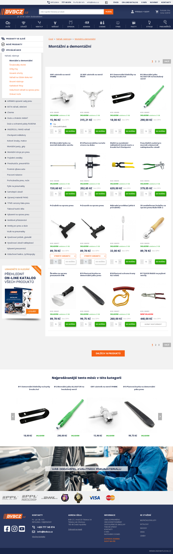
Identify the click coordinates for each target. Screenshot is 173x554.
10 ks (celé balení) (59, 126)
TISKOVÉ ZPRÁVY (110, 527)
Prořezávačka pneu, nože (18, 180)
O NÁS (144, 2)
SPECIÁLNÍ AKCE (13, 50)
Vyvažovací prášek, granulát (19, 237)
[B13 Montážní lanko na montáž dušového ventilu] (63, 165)
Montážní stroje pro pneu (18, 152)
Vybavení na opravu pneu (18, 214)
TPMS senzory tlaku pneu (18, 203)
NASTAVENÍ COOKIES (112, 534)
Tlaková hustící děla (15, 208)
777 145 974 (66, 2)
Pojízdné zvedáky (14, 157)
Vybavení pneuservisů (16, 248)
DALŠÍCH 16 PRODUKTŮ (108, 353)
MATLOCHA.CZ (165, 551)
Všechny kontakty (38, 537)
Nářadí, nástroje (12, 55)
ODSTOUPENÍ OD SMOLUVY (114, 524)
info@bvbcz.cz (93, 2)
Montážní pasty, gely (16, 146)
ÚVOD (116, 2)
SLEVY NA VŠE (109, 541)
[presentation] (13, 416)
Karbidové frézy (16, 85)
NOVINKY (154, 2)
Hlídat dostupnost (153, 324)
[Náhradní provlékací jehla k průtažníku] (123, 228)
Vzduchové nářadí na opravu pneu (24, 90)
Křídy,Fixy (13, 69)
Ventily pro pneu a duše (17, 225)
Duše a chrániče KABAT (17, 118)
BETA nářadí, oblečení (17, 106)
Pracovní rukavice (14, 174)
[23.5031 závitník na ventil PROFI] (93, 97)
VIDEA (142, 532)
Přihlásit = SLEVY (142, 12)
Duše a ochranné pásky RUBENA (21, 123)
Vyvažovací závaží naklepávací (20, 242)
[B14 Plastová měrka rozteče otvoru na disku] (93, 166)
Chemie (10, 112)
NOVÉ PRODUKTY (14, 44)
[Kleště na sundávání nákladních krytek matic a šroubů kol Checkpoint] (123, 165)
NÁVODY (143, 528)
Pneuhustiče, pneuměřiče (18, 163)
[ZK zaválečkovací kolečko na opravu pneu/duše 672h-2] (153, 228)
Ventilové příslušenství (17, 220)
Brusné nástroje (16, 81)
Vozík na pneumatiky (16, 231)
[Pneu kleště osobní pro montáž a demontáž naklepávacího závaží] (153, 165)
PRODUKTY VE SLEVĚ (15, 38)
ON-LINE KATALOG (130, 2)
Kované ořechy (16, 73)
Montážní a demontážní (20, 60)
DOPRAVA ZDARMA (112, 539)
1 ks (54, 124)
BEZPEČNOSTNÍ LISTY (148, 520)
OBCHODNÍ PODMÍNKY (113, 522)
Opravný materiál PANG (17, 197)
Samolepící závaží (15, 191)
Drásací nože (15, 94)
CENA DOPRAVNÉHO (112, 519)
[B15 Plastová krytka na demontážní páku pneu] (93, 296)
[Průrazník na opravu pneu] (93, 228)
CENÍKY (143, 536)
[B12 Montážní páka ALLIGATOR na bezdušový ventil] (153, 97)
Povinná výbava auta (16, 169)
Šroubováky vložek (17, 64)
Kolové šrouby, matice (17, 140)
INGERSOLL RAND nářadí (18, 129)
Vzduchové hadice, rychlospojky (21, 254)
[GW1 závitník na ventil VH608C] (63, 97)
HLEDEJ (109, 11)
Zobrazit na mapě (75, 529)
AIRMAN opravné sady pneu (19, 101)
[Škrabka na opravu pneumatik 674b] (63, 296)
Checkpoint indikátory (16, 135)
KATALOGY (144, 524)
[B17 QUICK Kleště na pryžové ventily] (153, 296)
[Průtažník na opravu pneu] (63, 228)
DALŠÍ (166, 61)
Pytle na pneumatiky (16, 186)
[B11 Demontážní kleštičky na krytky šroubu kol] (123, 97)
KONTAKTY (166, 2)
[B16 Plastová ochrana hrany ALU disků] (123, 296)
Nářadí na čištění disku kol (20, 77)
